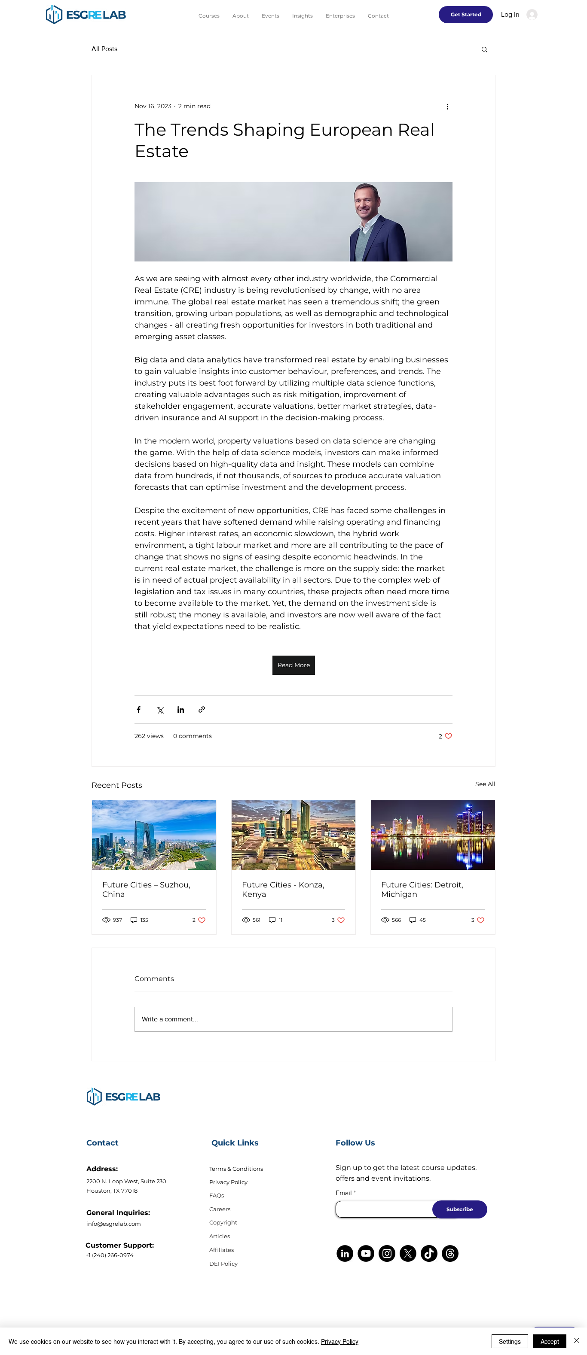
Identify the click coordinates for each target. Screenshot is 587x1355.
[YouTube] (366, 1253)
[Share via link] (202, 709)
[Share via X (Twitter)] (160, 709)
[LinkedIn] (344, 1253)
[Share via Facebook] (139, 709)
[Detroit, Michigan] (433, 835)
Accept (550, 1341)
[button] (484, 49)
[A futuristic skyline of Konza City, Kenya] (294, 835)
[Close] (577, 1341)
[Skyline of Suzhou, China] (154, 835)
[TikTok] (429, 1253)
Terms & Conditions (236, 1168)
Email (344, 1193)
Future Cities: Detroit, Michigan (422, 889)
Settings (510, 1341)
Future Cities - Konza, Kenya (283, 889)
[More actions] (447, 106)
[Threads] (450, 1253)
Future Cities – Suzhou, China (146, 889)
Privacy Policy (228, 1182)
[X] (408, 1253)
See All (485, 784)
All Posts (104, 48)
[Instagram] (387, 1253)
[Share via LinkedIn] (181, 709)
